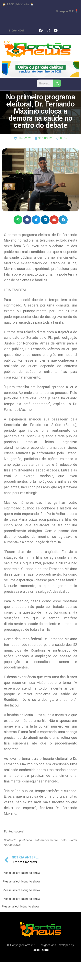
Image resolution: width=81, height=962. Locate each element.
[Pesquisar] (57, 83)
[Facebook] (41, 30)
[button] (18, 219)
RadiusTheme (40, 950)
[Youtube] (56, 30)
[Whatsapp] (48, 30)
